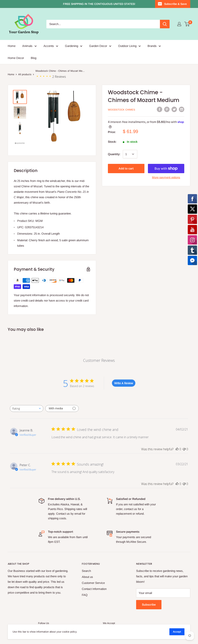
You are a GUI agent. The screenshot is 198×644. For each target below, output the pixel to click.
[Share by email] (181, 109)
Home (11, 46)
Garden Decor (98, 46)
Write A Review (123, 383)
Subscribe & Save (175, 3)
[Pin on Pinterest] (167, 109)
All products (25, 74)
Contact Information (94, 588)
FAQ (85, 594)
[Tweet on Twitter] (174, 109)
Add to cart (126, 168)
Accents (49, 46)
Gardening (71, 46)
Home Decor (16, 58)
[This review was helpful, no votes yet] (177, 449)
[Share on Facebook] (159, 109)
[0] (187, 24)
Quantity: (114, 154)
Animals (27, 46)
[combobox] (26, 408)
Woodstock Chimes (121, 109)
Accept (177, 631)
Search (86, 570)
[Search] (165, 24)
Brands (152, 46)
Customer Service (93, 582)
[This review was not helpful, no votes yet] (184, 449)
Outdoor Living (127, 46)
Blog (33, 58)
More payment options (166, 177)
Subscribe (149, 604)
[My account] (179, 24)
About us (87, 576)
